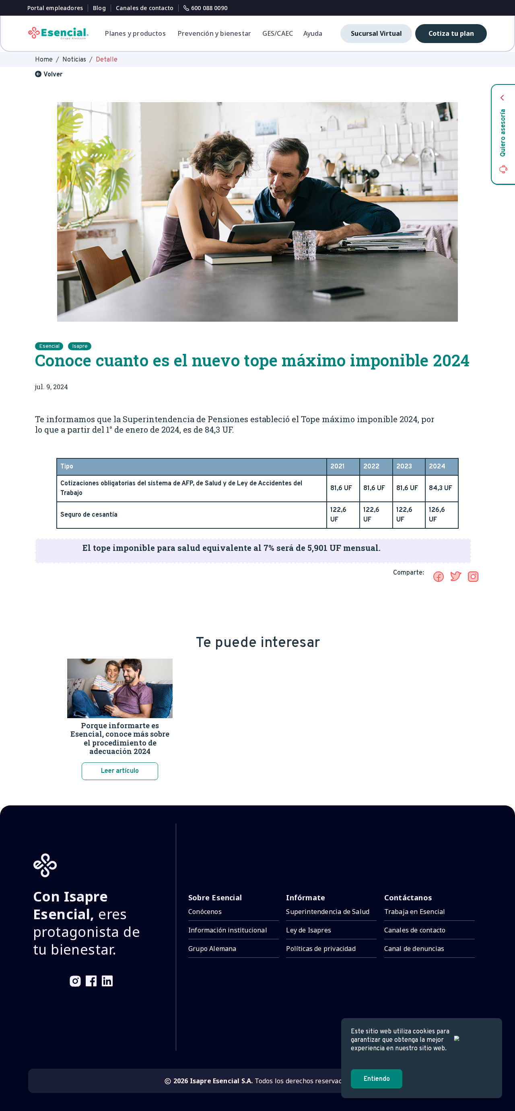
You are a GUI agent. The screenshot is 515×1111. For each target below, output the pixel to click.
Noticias (74, 60)
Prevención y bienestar (214, 33)
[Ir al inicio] (58, 33)
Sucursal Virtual (376, 33)
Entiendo (377, 1079)
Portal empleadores (55, 8)
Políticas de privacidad (320, 948)
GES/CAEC (277, 33)
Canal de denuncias (414, 948)
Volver (52, 75)
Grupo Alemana (212, 948)
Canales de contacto (144, 8)
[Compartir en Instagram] (473, 576)
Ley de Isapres (308, 930)
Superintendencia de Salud (327, 911)
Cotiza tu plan (451, 33)
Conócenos (205, 911)
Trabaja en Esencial (414, 911)
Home (44, 60)
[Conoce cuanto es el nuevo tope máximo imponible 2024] (438, 576)
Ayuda (313, 33)
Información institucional (227, 930)
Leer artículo (120, 771)
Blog (99, 8)
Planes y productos (135, 33)
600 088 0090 (209, 8)
